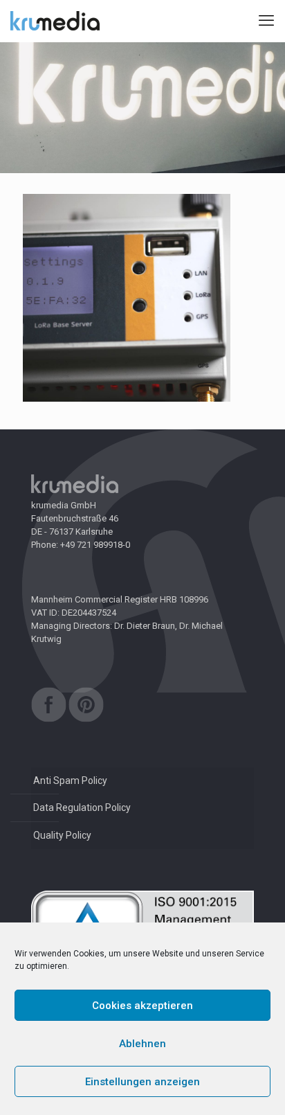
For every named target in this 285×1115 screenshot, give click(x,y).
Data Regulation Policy (82, 807)
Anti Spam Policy (70, 780)
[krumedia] (55, 20)
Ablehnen (142, 1043)
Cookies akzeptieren (142, 1005)
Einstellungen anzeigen (142, 1082)
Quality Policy (62, 835)
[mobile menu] (266, 21)
